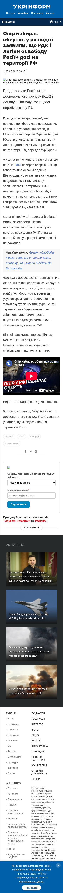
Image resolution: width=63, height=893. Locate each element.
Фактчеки (13, 740)
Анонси (50, 13)
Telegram (9, 520)
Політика (13, 729)
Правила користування (15, 811)
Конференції (39, 765)
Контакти (13, 793)
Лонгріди (37, 751)
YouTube (40, 520)
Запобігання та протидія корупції (18, 825)
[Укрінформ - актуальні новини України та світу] (31, 6)
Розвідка (9, 436)
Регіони (12, 751)
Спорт (11, 773)
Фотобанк (23, 13)
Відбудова (13, 724)
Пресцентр (37, 13)
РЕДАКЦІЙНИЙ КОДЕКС (16, 856)
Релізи (35, 779)
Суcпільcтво (15, 756)
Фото (35, 729)
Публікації (38, 718)
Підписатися (18, 504)
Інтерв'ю (37, 724)
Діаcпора (13, 767)
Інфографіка (39, 746)
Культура (13, 762)
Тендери (13, 818)
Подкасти (38, 713)
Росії (17, 165)
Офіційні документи (39, 772)
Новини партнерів (38, 758)
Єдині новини (12, 443)
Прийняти (32, 887)
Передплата (15, 799)
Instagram (23, 520)
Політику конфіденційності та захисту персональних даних (32, 877)
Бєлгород (34, 436)
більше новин (31, 528)
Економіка (13, 735)
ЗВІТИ (11, 849)
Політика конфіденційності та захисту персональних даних (17, 838)
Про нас (12, 788)
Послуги (10, 13)
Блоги (35, 740)
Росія (21, 436)
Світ (10, 745)
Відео (35, 735)
